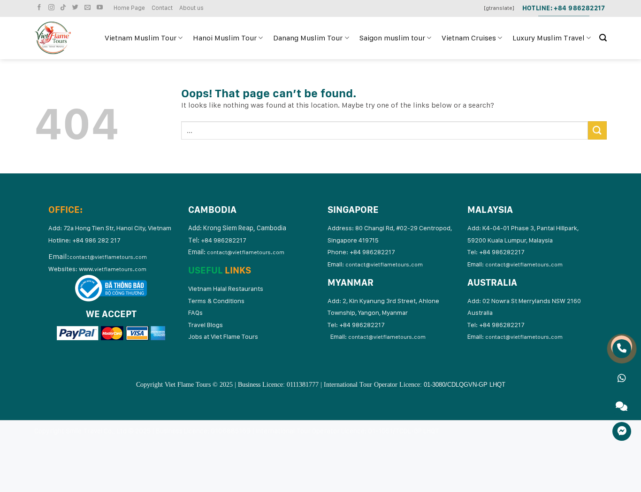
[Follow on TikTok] (64, 7)
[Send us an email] (88, 7)
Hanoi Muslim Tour (225, 37)
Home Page (129, 7)
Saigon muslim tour (392, 37)
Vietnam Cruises (469, 37)
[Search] (603, 38)
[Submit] (597, 130)
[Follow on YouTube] (101, 7)
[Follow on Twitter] (76, 7)
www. (112, 269)
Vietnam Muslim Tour (140, 37)
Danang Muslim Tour (308, 37)
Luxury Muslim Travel (548, 37)
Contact (162, 7)
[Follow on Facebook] (40, 7)
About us (191, 7)
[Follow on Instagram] (52, 7)
